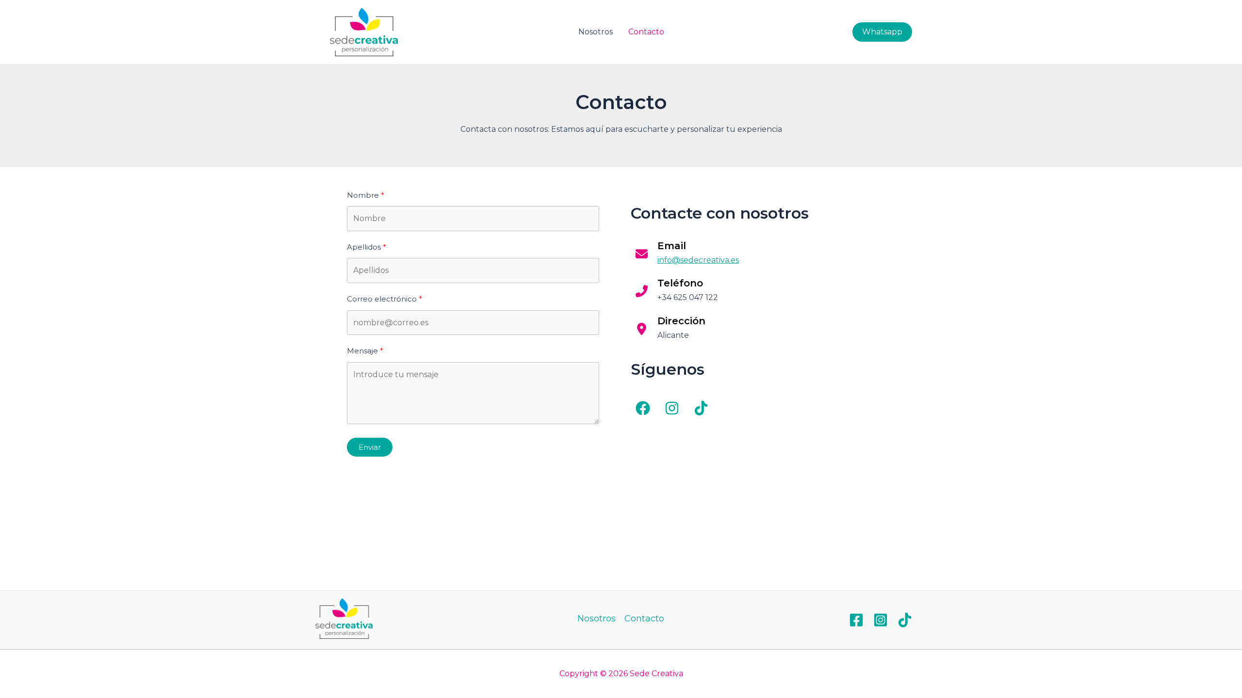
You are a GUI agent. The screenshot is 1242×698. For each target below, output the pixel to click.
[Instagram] (880, 620)
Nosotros (595, 31)
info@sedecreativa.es (698, 260)
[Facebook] (856, 620)
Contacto (646, 31)
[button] (643, 408)
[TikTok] (905, 620)
